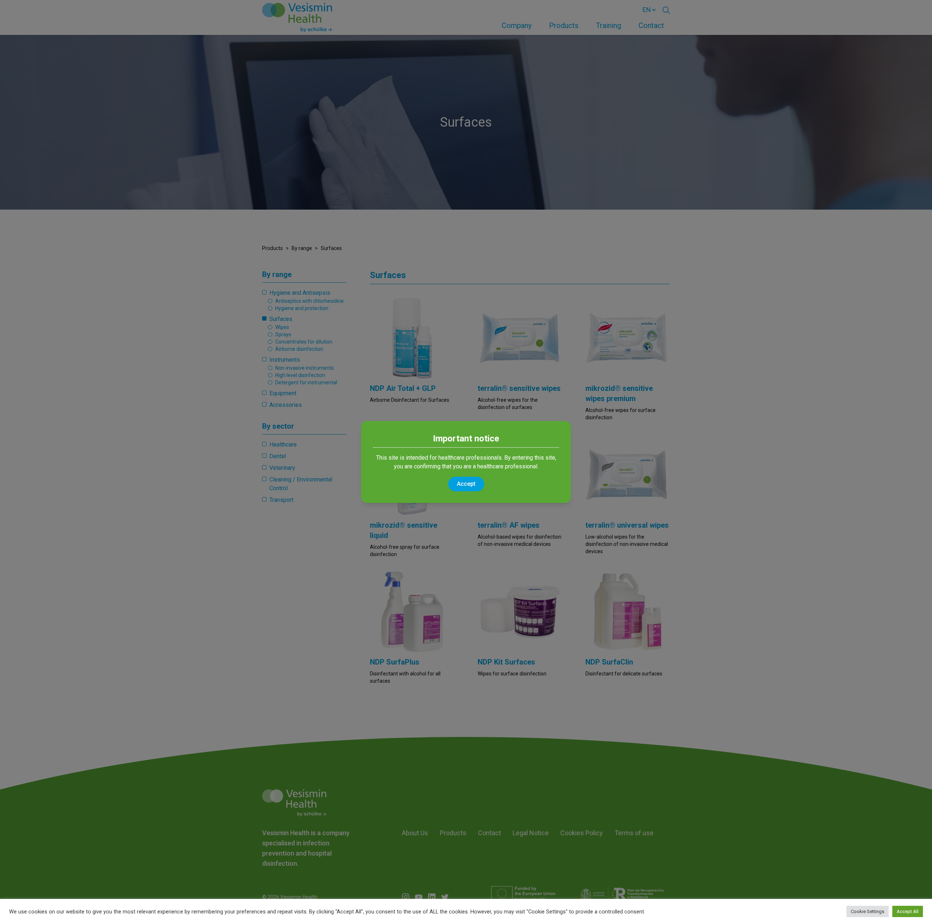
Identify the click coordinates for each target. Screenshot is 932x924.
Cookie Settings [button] (867, 911)
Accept (466, 483)
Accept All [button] (908, 911)
